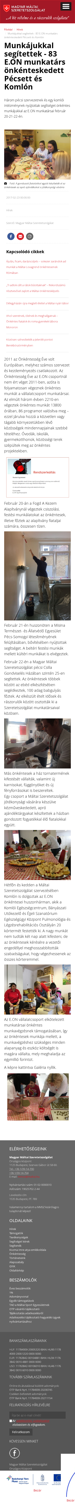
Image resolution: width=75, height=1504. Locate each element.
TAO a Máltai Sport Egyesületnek (29, 1305)
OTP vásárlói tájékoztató (24, 1309)
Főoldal (8, 29)
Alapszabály (16, 1262)
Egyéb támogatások (21, 1301)
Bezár (37, 1490)
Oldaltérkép (16, 1270)
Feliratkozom (21, 1432)
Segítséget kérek (19, 1241)
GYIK (12, 1266)
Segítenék (15, 1245)
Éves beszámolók (20, 1288)
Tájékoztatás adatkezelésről (26, 1313)
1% (11, 1292)
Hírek (20, 29)
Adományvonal (18, 1296)
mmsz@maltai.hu (29, 1176)
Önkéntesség (17, 1254)
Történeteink (17, 1258)
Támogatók (16, 1233)
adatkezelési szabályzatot (32, 1421)
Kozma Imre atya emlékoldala (27, 1250)
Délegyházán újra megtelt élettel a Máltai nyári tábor (37, 303)
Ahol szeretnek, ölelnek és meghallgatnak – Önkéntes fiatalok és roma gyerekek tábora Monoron (32, 321)
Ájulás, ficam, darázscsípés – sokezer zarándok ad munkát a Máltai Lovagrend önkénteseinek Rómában (36, 267)
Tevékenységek (18, 1237)
